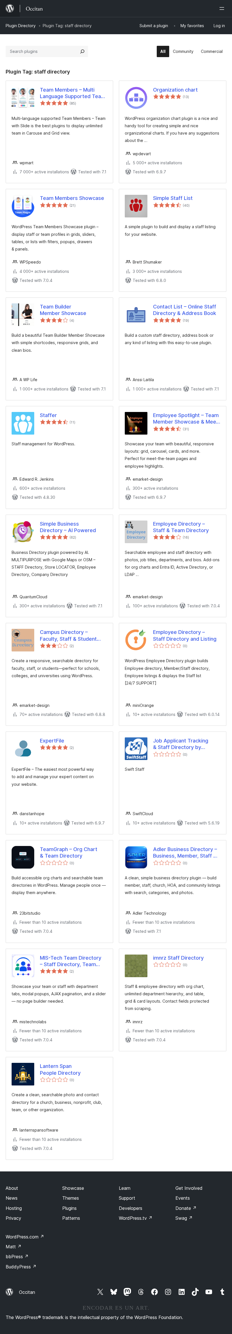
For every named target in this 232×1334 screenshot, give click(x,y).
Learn (124, 1188)
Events (182, 1198)
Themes (70, 1198)
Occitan (27, 1292)
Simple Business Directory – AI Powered (68, 527)
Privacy (13, 1218)
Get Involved (189, 1188)
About (12, 1188)
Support (127, 1198)
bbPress (17, 1256)
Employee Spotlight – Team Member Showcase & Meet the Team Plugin (186, 418)
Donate (186, 1208)
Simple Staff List (173, 198)
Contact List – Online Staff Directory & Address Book (184, 310)
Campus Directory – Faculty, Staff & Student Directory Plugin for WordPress (68, 635)
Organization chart (175, 90)
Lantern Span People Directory (60, 1069)
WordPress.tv (135, 1218)
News (12, 1198)
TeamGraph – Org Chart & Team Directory (68, 852)
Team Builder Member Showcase (63, 310)
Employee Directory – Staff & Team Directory (181, 527)
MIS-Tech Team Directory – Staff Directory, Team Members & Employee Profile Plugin (70, 961)
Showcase (73, 1188)
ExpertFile (52, 741)
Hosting (14, 1208)
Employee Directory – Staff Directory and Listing (184, 635)
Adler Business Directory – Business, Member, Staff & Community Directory (185, 852)
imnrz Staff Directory (178, 958)
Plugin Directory (21, 25)
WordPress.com (25, 1237)
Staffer (48, 415)
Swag (184, 1218)
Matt (14, 1246)
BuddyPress (21, 1267)
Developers (130, 1208)
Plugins (69, 1208)
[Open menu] (223, 8)
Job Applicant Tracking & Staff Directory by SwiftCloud (180, 744)
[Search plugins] (82, 51)
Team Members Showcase (72, 198)
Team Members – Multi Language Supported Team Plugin (73, 93)
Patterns (71, 1218)
